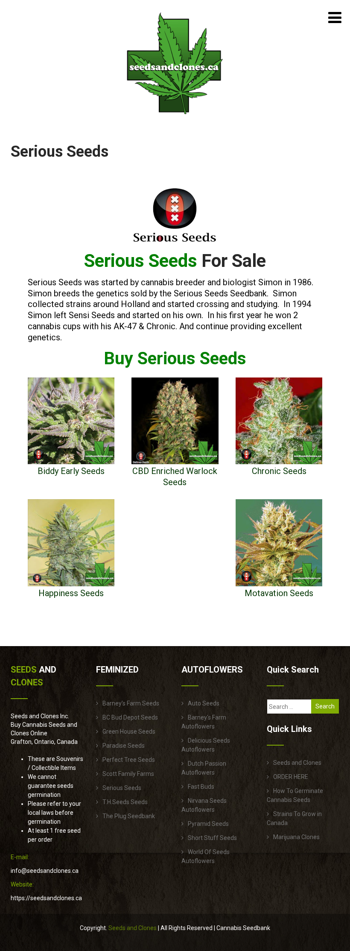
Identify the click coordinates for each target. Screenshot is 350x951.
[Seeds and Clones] (175, 119)
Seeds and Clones (297, 762)
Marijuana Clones (296, 837)
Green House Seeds (128, 731)
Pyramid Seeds (208, 823)
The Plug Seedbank (128, 816)
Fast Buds (201, 786)
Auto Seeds (203, 703)
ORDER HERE (290, 776)
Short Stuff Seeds (212, 837)
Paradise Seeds (123, 745)
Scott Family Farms (128, 773)
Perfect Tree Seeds (128, 759)
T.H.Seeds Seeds (125, 802)
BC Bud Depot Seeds (130, 717)
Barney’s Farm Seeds (130, 703)
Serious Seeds (121, 787)
